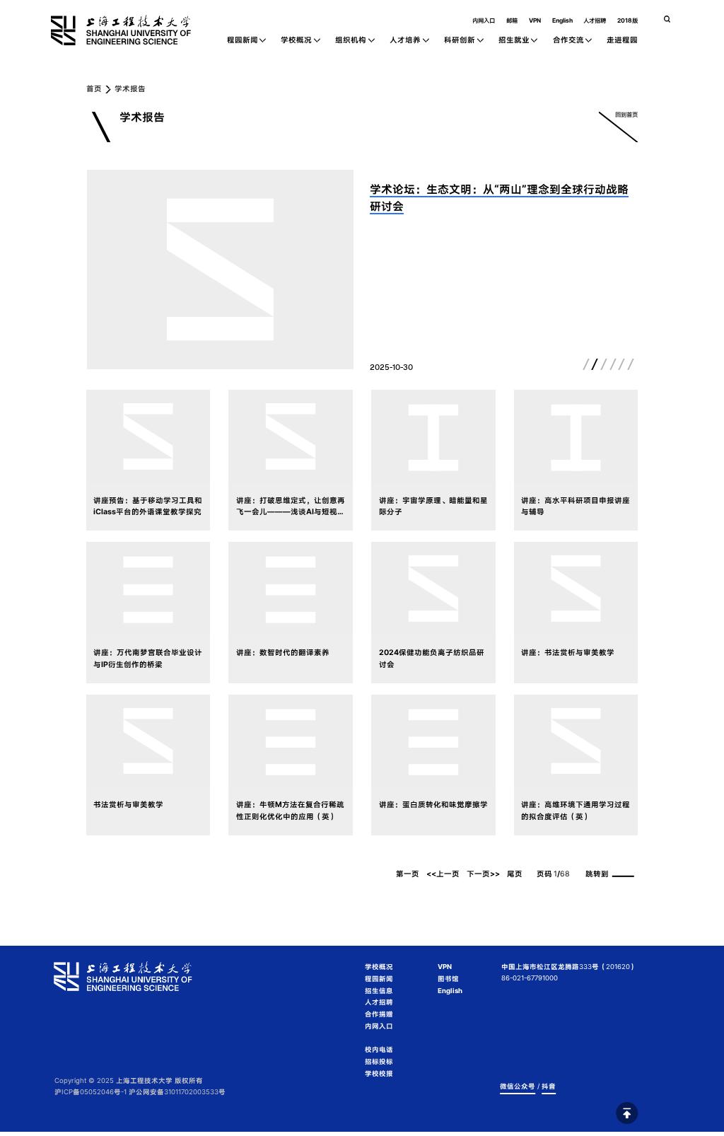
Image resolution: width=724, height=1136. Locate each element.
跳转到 (597, 874)
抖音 (549, 1086)
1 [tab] (586, 364)
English (562, 20)
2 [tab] (595, 364)
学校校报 (379, 1073)
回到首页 (626, 114)
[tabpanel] (220, 270)
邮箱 (512, 20)
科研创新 (459, 40)
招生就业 (514, 40)
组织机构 (350, 40)
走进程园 (622, 40)
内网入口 (483, 20)
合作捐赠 (379, 1014)
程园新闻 (242, 40)
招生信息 (379, 991)
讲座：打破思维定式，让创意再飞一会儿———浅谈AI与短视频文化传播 (290, 512)
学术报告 (130, 89)
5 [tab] (622, 364)
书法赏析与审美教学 (128, 804)
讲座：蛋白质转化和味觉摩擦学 (433, 804)
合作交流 (568, 40)
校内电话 (379, 1049)
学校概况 (296, 40)
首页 (94, 89)
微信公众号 (517, 1086)
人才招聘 (594, 20)
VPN (535, 20)
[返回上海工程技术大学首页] (138, 19)
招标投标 (379, 1061)
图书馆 (448, 979)
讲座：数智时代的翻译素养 (282, 652)
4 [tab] (613, 364)
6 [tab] (630, 364)
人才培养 (405, 40)
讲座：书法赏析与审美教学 (567, 652)
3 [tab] (603, 364)
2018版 (627, 20)
